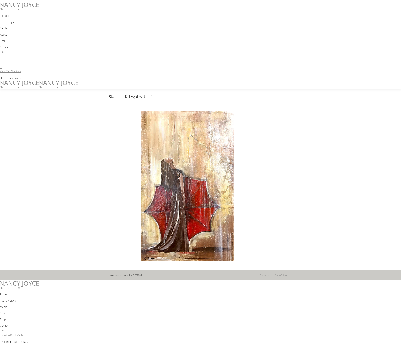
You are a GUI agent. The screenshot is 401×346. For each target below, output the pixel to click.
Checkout (15, 71)
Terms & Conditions (283, 275)
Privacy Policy (265, 275)
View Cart (5, 71)
